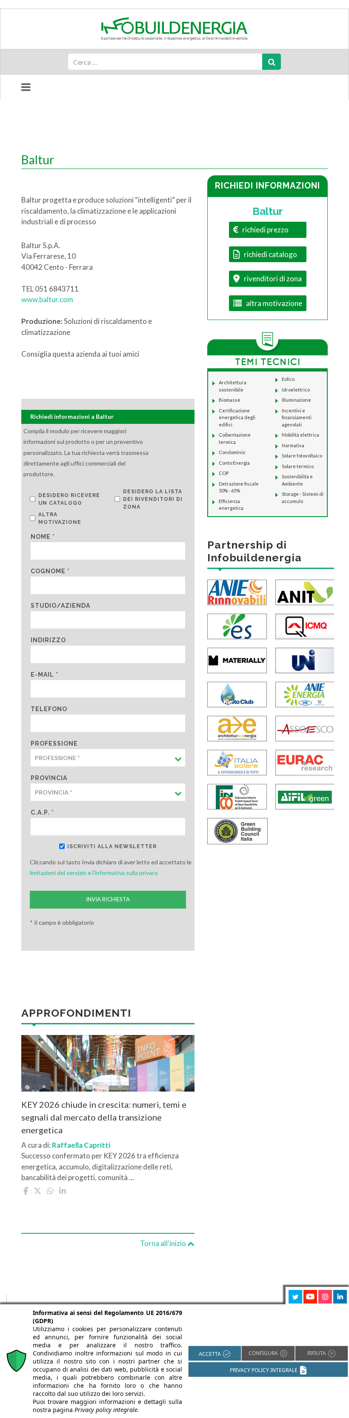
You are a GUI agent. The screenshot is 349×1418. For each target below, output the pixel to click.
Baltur (267, 211)
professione (54, 743)
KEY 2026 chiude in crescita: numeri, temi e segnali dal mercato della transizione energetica (103, 1117)
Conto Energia (234, 463)
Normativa (293, 445)
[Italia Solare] (237, 761)
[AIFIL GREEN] (305, 795)
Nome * (43, 536)
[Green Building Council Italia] (237, 830)
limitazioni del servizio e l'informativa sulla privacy (94, 872)
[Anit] (305, 591)
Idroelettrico (296, 389)
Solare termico (298, 466)
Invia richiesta (108, 899)
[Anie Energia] (305, 693)
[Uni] (305, 659)
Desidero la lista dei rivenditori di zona (153, 499)
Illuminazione (296, 400)
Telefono (49, 709)
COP (224, 473)
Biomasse (229, 400)
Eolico (288, 379)
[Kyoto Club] (237, 693)
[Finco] (237, 795)
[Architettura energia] (237, 727)
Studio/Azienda (60, 605)
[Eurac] (305, 761)
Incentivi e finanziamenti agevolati (297, 417)
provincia (49, 778)
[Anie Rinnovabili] (237, 591)
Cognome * (50, 571)
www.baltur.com (47, 299)
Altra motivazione (59, 518)
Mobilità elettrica (300, 434)
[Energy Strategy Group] (237, 625)
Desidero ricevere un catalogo (69, 499)
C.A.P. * (42, 812)
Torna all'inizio (163, 1243)
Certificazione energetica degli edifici (237, 417)
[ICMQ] (305, 625)
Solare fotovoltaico (302, 455)
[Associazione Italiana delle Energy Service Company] (305, 727)
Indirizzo (48, 640)
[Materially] (237, 659)
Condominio (232, 452)
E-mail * (44, 674)
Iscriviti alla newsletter (112, 846)
